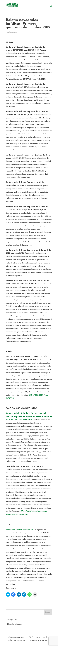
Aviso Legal (41, 637)
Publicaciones (11, 32)
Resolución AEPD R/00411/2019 (19, 530)
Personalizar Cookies (37, 640)
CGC (31, 637)
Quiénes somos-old (16, 637)
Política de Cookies (16, 640)
